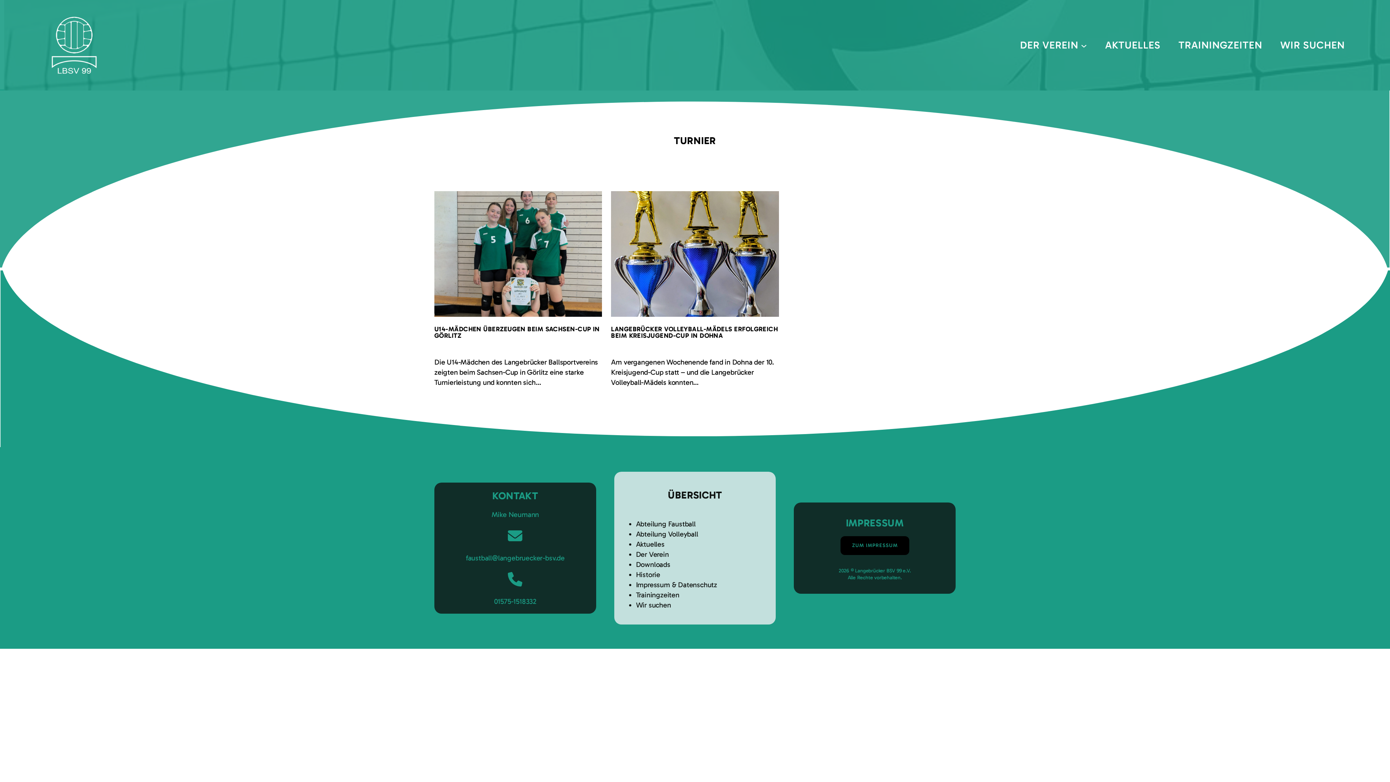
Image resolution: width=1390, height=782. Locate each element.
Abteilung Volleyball (667, 534)
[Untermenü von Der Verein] (1084, 45)
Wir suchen (653, 605)
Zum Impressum (875, 545)
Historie (648, 574)
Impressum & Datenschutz (676, 584)
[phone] (515, 579)
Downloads (653, 564)
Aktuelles (650, 544)
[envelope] (515, 536)
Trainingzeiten (657, 594)
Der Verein (652, 554)
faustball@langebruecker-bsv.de (515, 558)
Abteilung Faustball (666, 524)
